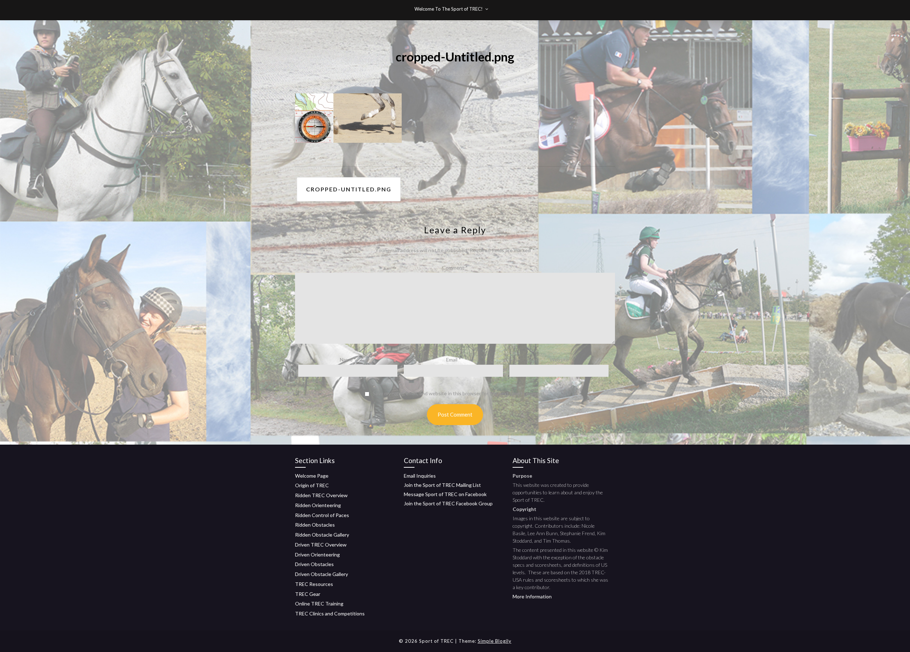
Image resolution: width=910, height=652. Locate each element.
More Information (532, 596)
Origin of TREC (312, 485)
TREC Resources (314, 584)
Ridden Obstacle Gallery (322, 535)
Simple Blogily (495, 641)
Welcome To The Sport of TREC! (448, 9)
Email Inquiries (420, 476)
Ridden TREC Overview (321, 495)
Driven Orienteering (317, 555)
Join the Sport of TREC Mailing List (442, 485)
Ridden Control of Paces (322, 515)
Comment (455, 268)
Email (453, 360)
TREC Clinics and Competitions (330, 613)
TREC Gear (307, 594)
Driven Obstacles (314, 564)
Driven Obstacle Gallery (321, 574)
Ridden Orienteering (318, 505)
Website (559, 360)
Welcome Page (311, 476)
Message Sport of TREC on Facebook (445, 494)
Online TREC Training (319, 604)
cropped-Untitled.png (348, 189)
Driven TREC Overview (321, 545)
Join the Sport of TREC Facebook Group (448, 503)
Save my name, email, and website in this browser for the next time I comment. (459, 393)
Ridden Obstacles (315, 525)
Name (348, 360)
